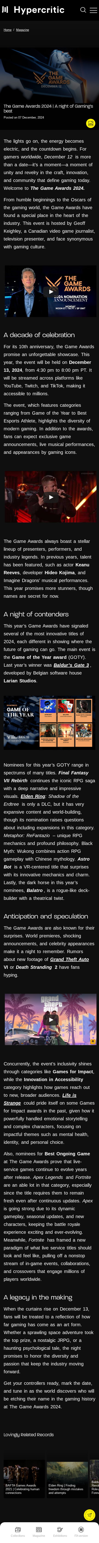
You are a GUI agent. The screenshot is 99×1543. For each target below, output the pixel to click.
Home (8, 30)
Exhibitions (60, 1535)
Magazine (39, 1535)
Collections (18, 1535)
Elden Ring (33, 796)
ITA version (81, 1535)
